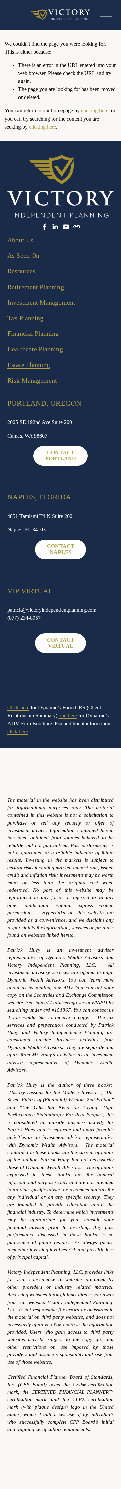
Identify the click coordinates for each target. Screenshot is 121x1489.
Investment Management (41, 302)
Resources (21, 271)
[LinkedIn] (55, 226)
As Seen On (23, 255)
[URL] (76, 226)
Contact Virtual (60, 643)
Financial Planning (33, 333)
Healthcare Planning (35, 349)
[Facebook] (44, 226)
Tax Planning (25, 318)
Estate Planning (28, 364)
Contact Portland (60, 455)
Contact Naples (60, 549)
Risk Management (32, 380)
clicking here (94, 110)
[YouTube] (66, 226)
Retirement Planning (35, 287)
